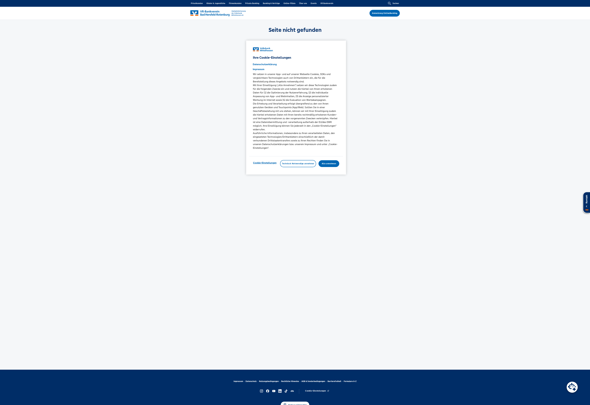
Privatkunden (197, 3)
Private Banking (252, 3)
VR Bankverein (326, 3)
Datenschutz (251, 381)
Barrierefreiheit (334, 381)
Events (314, 3)
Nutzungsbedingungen (269, 381)
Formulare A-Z (350, 381)
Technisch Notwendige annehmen (298, 163)
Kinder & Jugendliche (215, 3)
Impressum (238, 381)
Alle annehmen (329, 163)
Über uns (303, 3)
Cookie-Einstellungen (265, 162)
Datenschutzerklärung (265, 64)
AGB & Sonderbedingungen (313, 381)
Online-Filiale (289, 3)
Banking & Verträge (271, 3)
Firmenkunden (235, 3)
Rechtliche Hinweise (290, 381)
